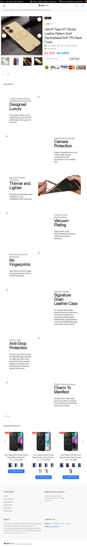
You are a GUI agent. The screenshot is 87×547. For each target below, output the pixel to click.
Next (39, 36)
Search (6, 496)
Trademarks (7, 508)
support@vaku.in (54, 526)
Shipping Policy (8, 502)
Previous (4, 36)
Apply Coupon (74, 59)
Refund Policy (8, 505)
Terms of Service (9, 499)
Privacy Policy (8, 511)
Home (5, 10)
